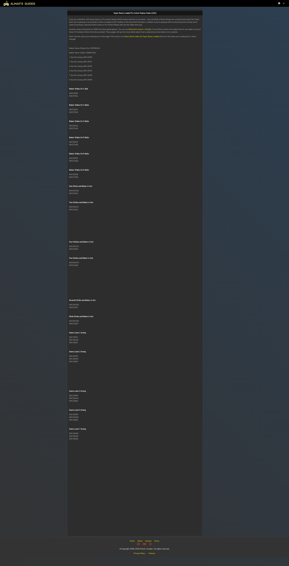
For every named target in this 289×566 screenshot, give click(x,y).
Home (132, 541)
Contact (148, 541)
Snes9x (148, 29)
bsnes (140, 29)
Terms (156, 541)
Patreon (152, 553)
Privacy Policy (139, 553)
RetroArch (132, 29)
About (139, 541)
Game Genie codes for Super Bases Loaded (141, 36)
